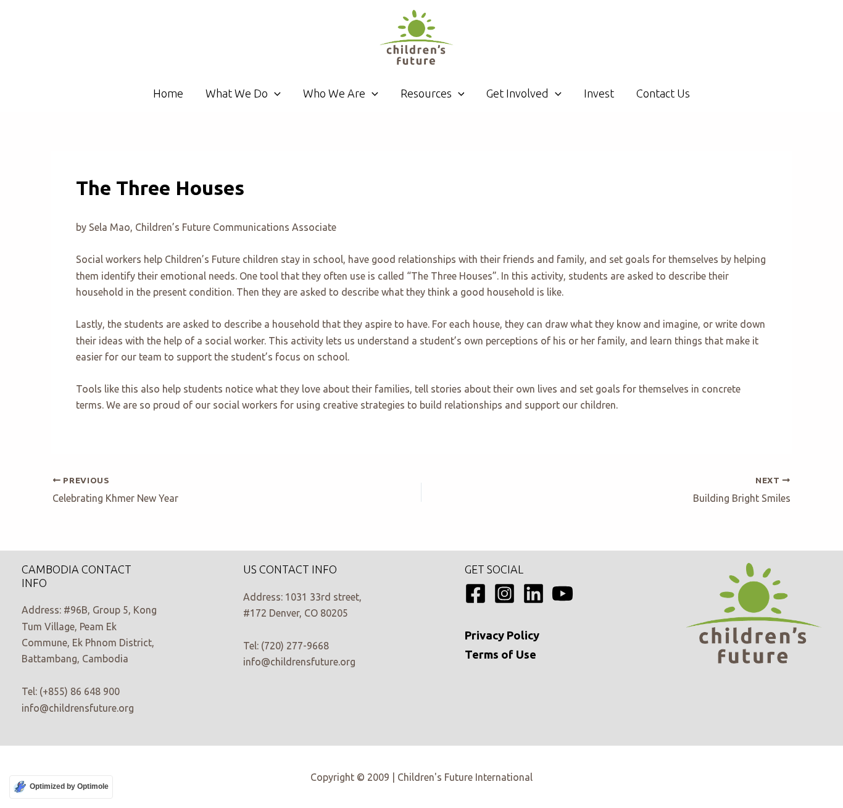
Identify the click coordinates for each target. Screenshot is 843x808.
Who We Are (334, 93)
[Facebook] (475, 593)
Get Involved (517, 93)
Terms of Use (500, 654)
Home (168, 93)
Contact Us (663, 93)
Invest (599, 93)
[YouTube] (562, 593)
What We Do (237, 93)
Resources (426, 93)
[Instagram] (504, 593)
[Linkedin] (533, 593)
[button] (274, 93)
